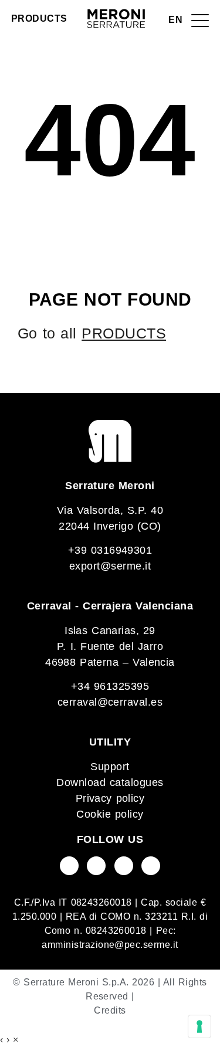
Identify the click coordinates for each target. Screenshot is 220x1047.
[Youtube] (96, 865)
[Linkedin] (150, 865)
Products (39, 18)
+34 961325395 (110, 686)
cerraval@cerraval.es (110, 702)
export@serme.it (110, 566)
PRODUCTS (124, 333)
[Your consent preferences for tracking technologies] (199, 1026)
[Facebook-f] (69, 865)
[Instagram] (123, 865)
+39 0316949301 (110, 550)
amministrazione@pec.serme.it (110, 945)
